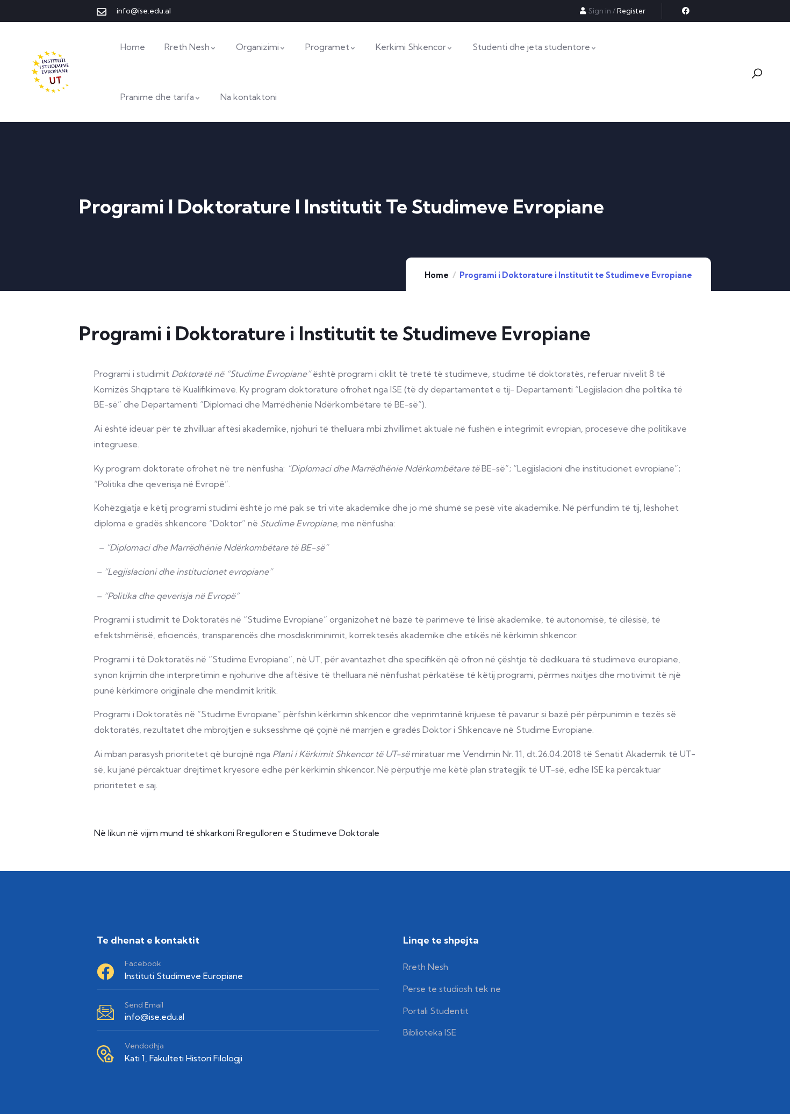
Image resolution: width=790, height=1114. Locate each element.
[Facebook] (685, 10)
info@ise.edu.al (154, 1016)
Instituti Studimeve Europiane (184, 975)
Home (437, 275)
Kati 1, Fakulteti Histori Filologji (183, 1058)
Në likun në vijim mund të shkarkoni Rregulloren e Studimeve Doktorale (236, 832)
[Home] (51, 72)
